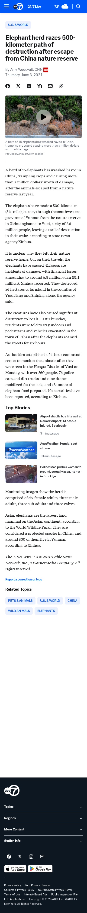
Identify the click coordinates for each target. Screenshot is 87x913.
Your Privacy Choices (38, 885)
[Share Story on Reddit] (29, 86)
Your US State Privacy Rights (55, 889)
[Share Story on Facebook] (8, 86)
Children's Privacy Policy (19, 889)
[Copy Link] (61, 86)
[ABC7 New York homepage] (18, 6)
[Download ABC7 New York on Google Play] (40, 869)
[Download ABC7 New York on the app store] (15, 869)
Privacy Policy (12, 885)
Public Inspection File (64, 894)
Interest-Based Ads (36, 894)
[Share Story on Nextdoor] (40, 86)
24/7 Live (34, 6)
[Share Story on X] (18, 86)
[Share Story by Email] (50, 86)
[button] (6, 6)
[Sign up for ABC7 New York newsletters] (42, 856)
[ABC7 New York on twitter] (20, 856)
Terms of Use (12, 894)
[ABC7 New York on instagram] (31, 856)
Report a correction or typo (23, 579)
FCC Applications (15, 899)
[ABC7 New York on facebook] (8, 856)
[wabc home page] (11, 790)
